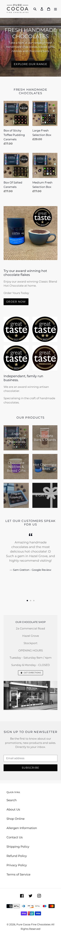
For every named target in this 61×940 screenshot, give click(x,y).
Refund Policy (17, 856)
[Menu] (55, 9)
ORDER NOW (16, 301)
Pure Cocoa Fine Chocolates (33, 924)
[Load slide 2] (30, 600)
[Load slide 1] (27, 600)
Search (12, 800)
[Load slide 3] (33, 600)
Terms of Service (18, 874)
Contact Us (15, 837)
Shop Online (16, 819)
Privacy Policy (17, 865)
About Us (13, 809)
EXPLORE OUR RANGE (30, 64)
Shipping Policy (18, 846)
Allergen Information (22, 828)
